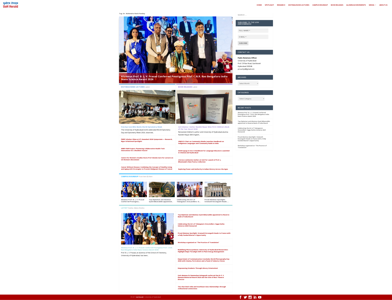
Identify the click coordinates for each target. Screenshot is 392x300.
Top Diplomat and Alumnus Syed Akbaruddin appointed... (161, 201)
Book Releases (337, 5)
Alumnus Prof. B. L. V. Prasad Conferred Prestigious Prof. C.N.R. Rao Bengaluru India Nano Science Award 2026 (174, 78)
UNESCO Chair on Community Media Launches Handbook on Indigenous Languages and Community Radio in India (201, 142)
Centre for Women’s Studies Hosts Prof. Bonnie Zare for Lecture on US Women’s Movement (147, 159)
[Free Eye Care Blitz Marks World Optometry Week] (147, 107)
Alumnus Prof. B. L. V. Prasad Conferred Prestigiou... (132, 201)
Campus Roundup (320, 5)
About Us (383, 5)
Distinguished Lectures (298, 5)
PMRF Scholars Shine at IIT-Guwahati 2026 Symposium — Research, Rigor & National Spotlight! (146, 140)
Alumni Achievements (356, 5)
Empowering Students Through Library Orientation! (198, 268)
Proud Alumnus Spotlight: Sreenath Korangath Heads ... (217, 201)
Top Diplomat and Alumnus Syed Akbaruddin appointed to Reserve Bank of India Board (203, 216)
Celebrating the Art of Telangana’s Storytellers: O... (188, 201)
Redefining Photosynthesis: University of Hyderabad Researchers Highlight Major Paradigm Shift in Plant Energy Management (203, 251)
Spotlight (269, 5)
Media (371, 5)
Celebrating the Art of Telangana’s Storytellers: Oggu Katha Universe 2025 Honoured (201, 225)
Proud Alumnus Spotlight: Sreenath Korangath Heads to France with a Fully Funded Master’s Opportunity (204, 234)
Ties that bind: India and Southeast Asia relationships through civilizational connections (202, 288)
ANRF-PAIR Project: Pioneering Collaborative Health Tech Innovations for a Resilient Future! (143, 149)
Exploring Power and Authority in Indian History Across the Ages (203, 169)
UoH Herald (139, 297)
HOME (259, 5)
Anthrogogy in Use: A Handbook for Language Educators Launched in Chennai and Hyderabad (203, 152)
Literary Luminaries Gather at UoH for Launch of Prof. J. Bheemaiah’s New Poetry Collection (199, 161)
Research (281, 5)
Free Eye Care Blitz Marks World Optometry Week (141, 127)
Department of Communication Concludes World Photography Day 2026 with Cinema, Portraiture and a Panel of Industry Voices (203, 260)
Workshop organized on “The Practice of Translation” (198, 242)
